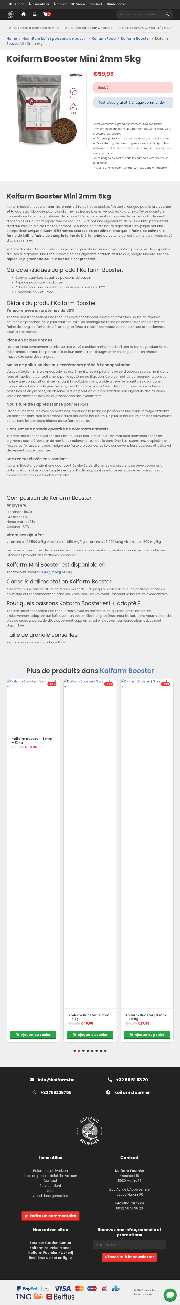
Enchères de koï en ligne (50, 1257)
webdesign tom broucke (147, 1292)
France (19, 4)
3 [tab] (83, 1051)
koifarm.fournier (131, 1093)
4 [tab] (88, 1051)
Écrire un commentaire (53, 1215)
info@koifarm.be (56, 1080)
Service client (50, 1185)
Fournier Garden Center (50, 1242)
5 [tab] (92, 1051)
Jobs (50, 1190)
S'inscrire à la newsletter (129, 1257)
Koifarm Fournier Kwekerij (50, 1252)
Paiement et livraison (50, 1170)
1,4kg (46, 572)
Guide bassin (117, 4)
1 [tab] (74, 1051)
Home (12, 38)
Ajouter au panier (36, 1034)
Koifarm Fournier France (50, 1247)
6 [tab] (96, 1051)
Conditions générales (50, 1195)
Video (80, 4)
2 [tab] (79, 1051)
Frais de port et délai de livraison (50, 1175)
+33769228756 (56, 1093)
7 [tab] (101, 1051)
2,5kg (56, 572)
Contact (95, 4)
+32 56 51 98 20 (131, 1080)
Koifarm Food (104, 38)
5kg (69, 572)
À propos (60, 4)
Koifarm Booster (135, 38)
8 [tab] (105, 1051)
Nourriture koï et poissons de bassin (54, 38)
